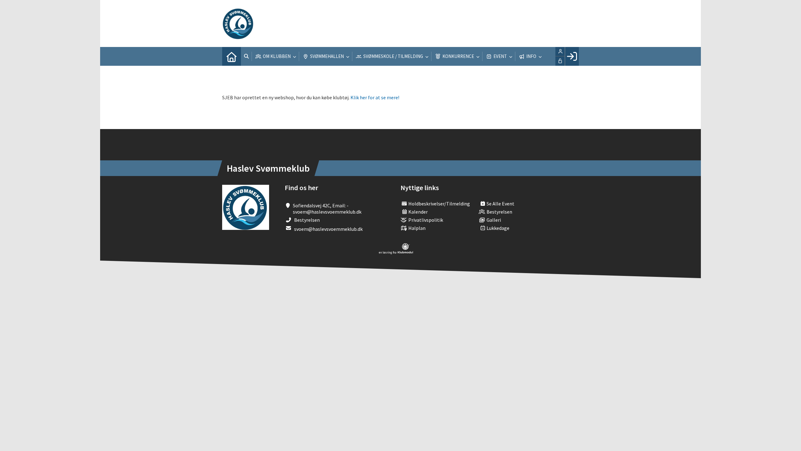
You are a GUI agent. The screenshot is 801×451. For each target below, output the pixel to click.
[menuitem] (231, 56)
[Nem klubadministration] (396, 252)
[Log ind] (572, 56)
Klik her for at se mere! (374, 97)
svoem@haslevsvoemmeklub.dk (328, 229)
